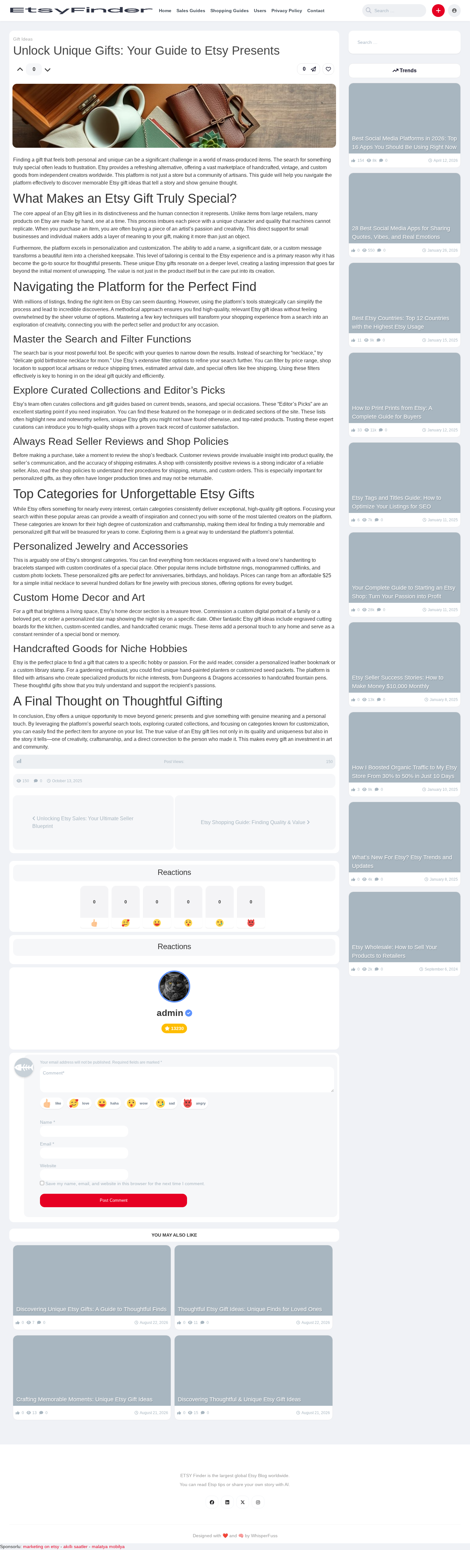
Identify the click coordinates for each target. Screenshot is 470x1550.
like (58, 1103)
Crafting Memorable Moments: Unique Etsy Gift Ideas (84, 1399)
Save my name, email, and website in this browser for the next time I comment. (125, 1183)
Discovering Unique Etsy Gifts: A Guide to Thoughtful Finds (91, 1309)
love (85, 1103)
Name (47, 1122)
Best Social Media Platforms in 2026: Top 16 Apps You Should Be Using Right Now (404, 142)
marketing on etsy (41, 1546)
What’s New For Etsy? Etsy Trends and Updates (402, 861)
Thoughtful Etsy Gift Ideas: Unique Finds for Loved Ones (250, 1309)
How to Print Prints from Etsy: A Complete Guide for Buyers (392, 412)
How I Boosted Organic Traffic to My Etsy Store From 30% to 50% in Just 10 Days (404, 771)
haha (114, 1103)
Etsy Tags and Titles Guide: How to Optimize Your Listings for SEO (396, 502)
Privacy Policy (286, 10)
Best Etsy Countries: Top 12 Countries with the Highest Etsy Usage (400, 322)
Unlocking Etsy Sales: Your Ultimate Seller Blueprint (82, 822)
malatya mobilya (108, 1546)
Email (47, 1143)
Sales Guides (190, 10)
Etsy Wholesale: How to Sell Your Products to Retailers (394, 951)
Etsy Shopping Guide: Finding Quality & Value (254, 822)
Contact (316, 10)
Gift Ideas (23, 39)
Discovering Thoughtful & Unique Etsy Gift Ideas (239, 1399)
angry (201, 1103)
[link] (328, 69)
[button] (438, 10)
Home (165, 10)
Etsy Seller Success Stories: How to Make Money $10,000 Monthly (397, 681)
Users (260, 10)
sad (172, 1103)
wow (144, 1103)
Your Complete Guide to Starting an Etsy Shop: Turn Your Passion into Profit (403, 592)
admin (170, 1013)
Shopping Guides (229, 10)
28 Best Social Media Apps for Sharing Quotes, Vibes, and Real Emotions (401, 232)
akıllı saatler (75, 1546)
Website (48, 1165)
